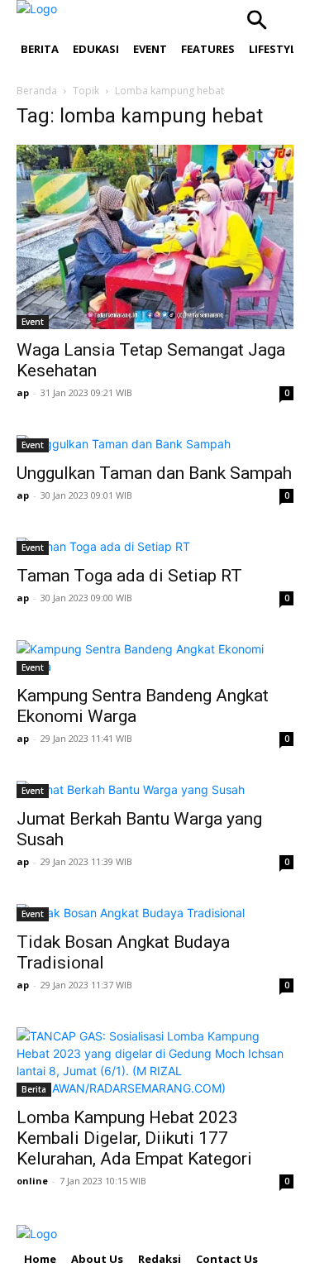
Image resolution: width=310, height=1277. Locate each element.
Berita (33, 1089)
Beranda (37, 91)
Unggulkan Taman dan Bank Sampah (154, 473)
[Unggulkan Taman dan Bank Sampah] (155, 443)
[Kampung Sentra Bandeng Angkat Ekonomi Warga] (155, 657)
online (32, 1180)
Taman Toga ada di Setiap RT (129, 576)
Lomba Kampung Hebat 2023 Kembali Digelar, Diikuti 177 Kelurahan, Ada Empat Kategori (134, 1138)
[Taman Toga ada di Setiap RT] (155, 546)
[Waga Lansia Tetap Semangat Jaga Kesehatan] (155, 237)
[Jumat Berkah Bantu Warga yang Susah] (155, 789)
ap (23, 392)
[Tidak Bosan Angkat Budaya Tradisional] (155, 912)
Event (32, 322)
